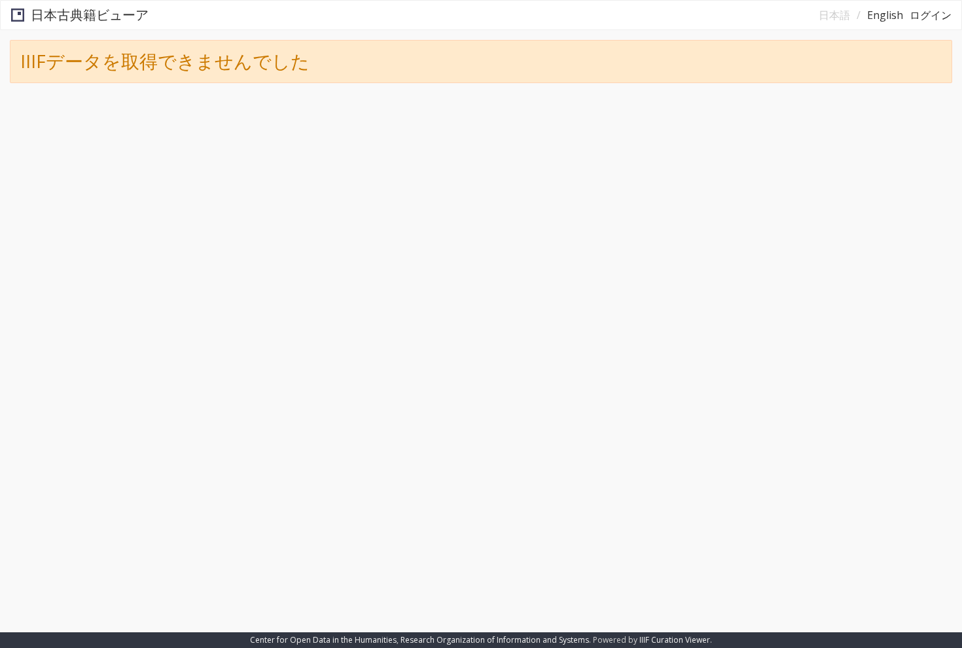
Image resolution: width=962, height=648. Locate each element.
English (885, 15)
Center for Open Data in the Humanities (323, 639)
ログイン (931, 15)
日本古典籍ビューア (90, 15)
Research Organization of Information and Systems (495, 639)
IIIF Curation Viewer (674, 639)
